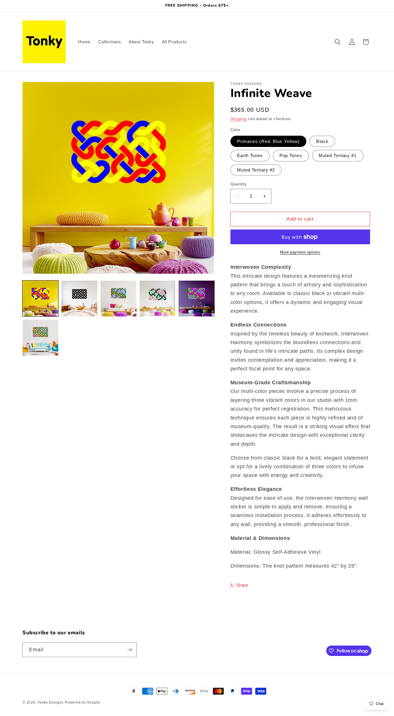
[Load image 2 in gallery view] (79, 298)
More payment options (300, 252)
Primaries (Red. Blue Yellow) (268, 141)
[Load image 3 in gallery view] (118, 298)
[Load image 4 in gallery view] (157, 298)
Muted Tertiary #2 (256, 169)
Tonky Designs (50, 702)
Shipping (238, 119)
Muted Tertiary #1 (338, 155)
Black (322, 141)
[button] (338, 42)
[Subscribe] (129, 649)
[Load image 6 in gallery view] (40, 337)
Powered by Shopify (82, 702)
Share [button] (242, 585)
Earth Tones (250, 155)
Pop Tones (290, 155)
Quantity (238, 184)
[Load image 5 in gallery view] (196, 298)
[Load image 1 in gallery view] (40, 298)
